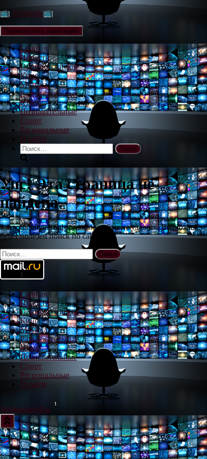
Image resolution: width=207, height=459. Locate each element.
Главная (33, 48)
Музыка (33, 84)
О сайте (33, 138)
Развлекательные (49, 93)
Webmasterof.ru (25, 409)
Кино (29, 75)
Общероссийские (49, 66)
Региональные (44, 129)
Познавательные (48, 111)
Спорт (31, 120)
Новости (35, 57)
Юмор (30, 102)
